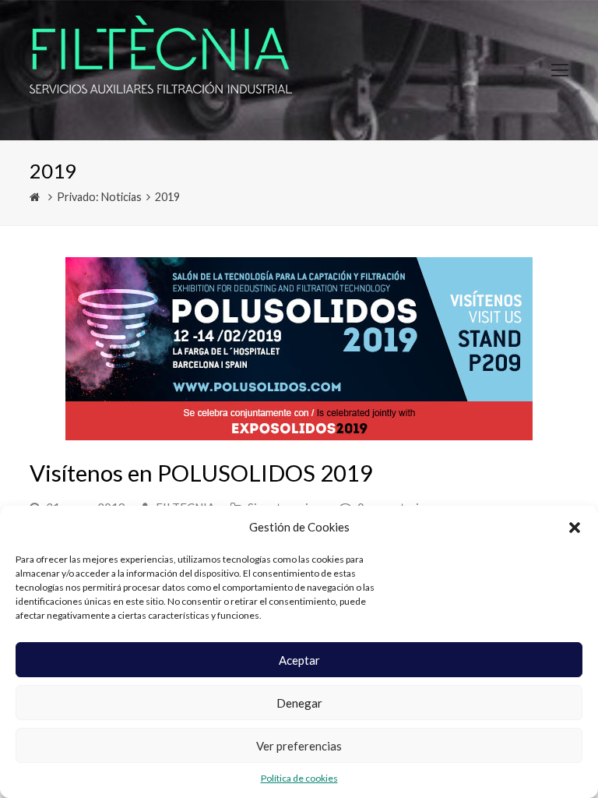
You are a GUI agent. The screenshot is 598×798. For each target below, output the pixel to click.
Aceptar (299, 660)
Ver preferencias (299, 746)
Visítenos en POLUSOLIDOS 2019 (201, 472)
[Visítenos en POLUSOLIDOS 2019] (299, 429)
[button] (574, 527)
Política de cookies (299, 778)
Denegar (299, 703)
